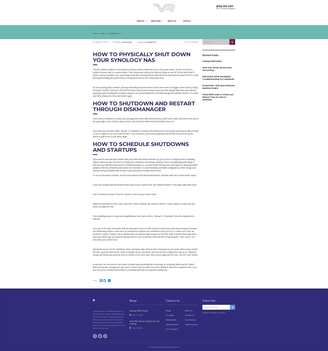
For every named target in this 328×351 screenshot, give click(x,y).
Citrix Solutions (172, 324)
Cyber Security (191, 324)
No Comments (193, 42)
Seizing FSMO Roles (212, 61)
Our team (170, 315)
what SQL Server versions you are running (217, 68)
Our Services (190, 320)
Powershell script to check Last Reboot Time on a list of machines (217, 97)
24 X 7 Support (172, 329)
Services (140, 21)
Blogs (168, 311)
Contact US (189, 315)
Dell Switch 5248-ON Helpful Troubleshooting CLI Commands (218, 77)
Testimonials (171, 320)
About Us (172, 21)
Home (95, 33)
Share (95, 280)
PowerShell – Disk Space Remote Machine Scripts (218, 86)
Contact (187, 21)
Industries (156, 21)
